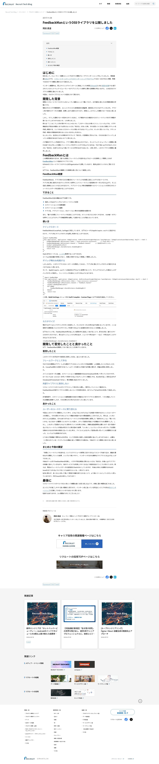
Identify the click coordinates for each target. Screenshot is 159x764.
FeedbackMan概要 (53, 48)
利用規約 (130, 758)
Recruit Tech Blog (11, 12)
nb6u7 (47, 79)
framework (46, 33)
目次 (47, 43)
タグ (100, 4)
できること (51, 52)
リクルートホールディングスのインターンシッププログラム (74, 79)
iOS (53, 33)
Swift (57, 33)
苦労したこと (52, 58)
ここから (62, 254)
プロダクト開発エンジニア (36, 12)
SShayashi (93, 86)
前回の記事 (105, 86)
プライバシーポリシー (116, 758)
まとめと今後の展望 (53, 65)
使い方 (50, 55)
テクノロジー (22, 12)
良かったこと (52, 62)
